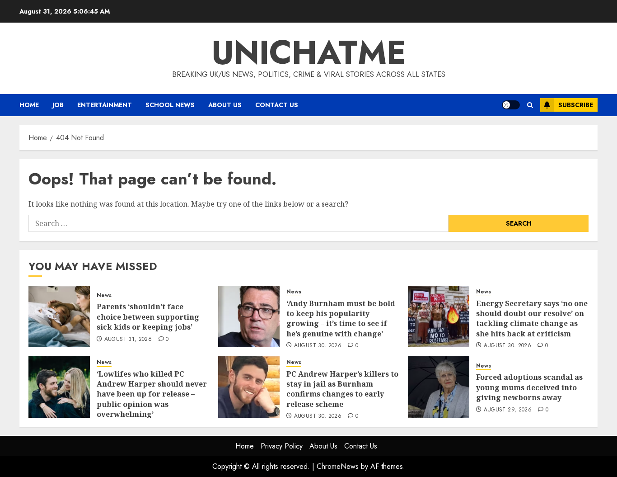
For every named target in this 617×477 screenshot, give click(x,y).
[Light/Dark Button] (511, 104)
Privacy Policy (282, 446)
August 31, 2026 (128, 339)
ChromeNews (338, 466)
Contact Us (276, 104)
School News (170, 104)
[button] (530, 105)
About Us (225, 104)
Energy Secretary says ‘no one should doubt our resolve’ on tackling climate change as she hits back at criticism (532, 318)
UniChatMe (308, 52)
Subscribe (575, 104)
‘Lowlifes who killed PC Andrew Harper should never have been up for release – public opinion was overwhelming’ (152, 394)
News (104, 295)
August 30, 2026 (317, 345)
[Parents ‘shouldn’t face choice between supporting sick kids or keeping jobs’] (59, 316)
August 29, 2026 (508, 410)
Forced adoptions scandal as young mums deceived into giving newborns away (529, 387)
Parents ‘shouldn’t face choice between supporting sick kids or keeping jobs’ (148, 317)
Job (58, 104)
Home (29, 104)
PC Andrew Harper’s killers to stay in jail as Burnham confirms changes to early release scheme (342, 389)
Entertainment (104, 104)
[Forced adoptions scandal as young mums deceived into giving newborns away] (438, 387)
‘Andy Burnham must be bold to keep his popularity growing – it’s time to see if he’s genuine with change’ (340, 318)
